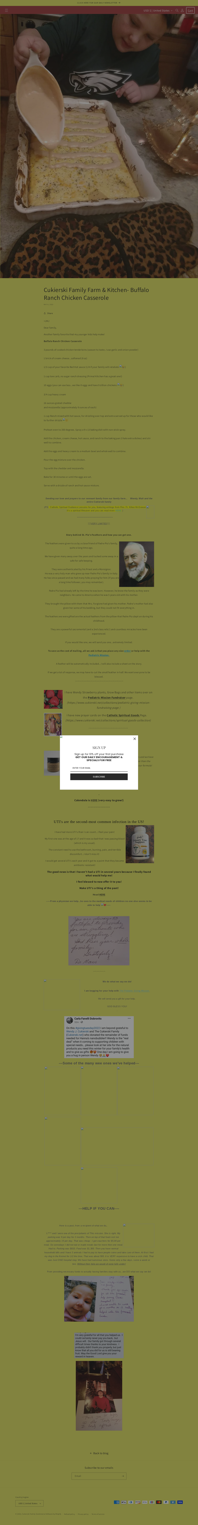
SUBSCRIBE (99, 776)
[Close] (134, 738)
